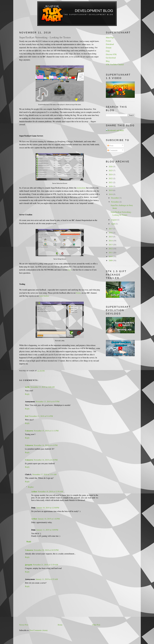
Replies (31, 487)
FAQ (108, 51)
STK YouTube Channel (115, 64)
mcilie (27, 386)
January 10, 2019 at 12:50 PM (47, 507)
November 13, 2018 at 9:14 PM (41, 416)
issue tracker (44, 296)
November (115, 201)
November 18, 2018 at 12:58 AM (50, 491)
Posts (111, 145)
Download (110, 44)
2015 (111, 236)
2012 (111, 248)
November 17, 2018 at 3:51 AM (44, 474)
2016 (111, 232)
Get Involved (111, 57)
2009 (111, 260)
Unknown (29, 430)
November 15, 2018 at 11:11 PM (46, 430)
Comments (113, 150)
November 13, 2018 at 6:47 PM (47, 401)
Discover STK (111, 54)
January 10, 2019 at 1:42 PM (49, 518)
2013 (111, 244)
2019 (111, 190)
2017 (111, 228)
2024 (111, 174)
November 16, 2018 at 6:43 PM (46, 445)
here (69, 269)
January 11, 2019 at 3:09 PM (47, 529)
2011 (111, 252)
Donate (108, 47)
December (115, 197)
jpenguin (28, 564)
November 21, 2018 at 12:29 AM (45, 564)
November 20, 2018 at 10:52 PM (46, 550)
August (114, 219)
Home (60, 624)
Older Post (96, 624)
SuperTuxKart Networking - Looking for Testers (45, 37)
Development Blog (94, 11)
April (113, 223)
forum (78, 293)
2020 (111, 186)
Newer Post (23, 624)
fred (26, 416)
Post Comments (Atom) (39, 630)
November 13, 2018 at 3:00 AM (42, 387)
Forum (108, 41)
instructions (81, 187)
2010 (111, 256)
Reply (27, 394)
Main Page (110, 37)
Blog (108, 61)
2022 (111, 178)
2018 (111, 194)
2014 (111, 240)
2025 (111, 170)
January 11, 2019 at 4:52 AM (47, 579)
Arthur (34, 491)
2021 (111, 182)
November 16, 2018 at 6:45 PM (46, 459)
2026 (111, 166)
